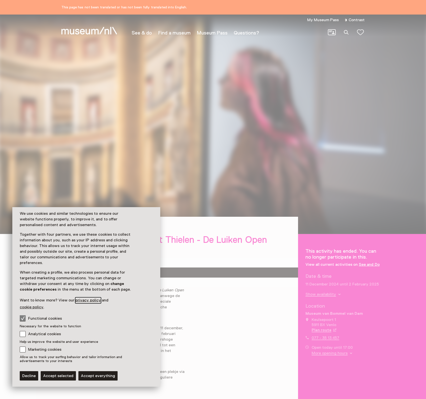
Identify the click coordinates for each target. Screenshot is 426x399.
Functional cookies (45, 318)
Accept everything (98, 376)
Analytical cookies (44, 334)
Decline (29, 376)
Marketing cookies (44, 349)
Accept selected (58, 376)
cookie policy (31, 307)
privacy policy (88, 300)
